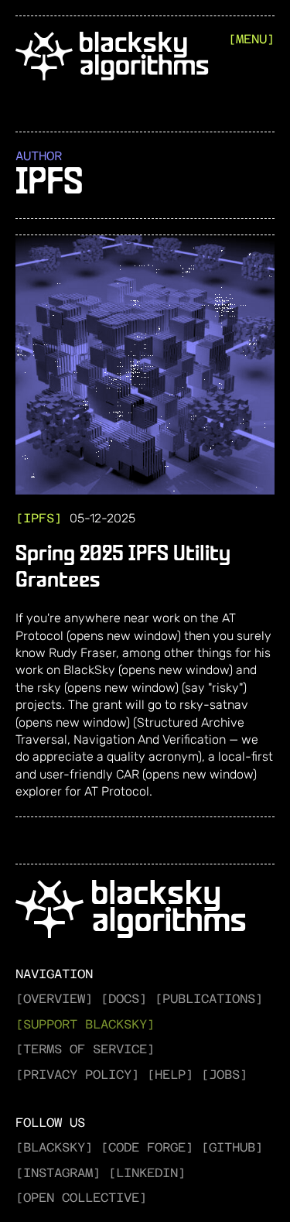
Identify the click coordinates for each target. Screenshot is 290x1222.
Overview (54, 998)
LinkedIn (147, 1173)
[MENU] (251, 39)
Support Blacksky (85, 1024)
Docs (123, 998)
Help (170, 1074)
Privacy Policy (77, 1074)
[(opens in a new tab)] (145, 365)
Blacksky (54, 1147)
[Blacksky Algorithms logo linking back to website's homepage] (112, 58)
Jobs (224, 1074)
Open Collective (81, 1197)
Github (232, 1147)
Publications (208, 998)
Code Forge (147, 1147)
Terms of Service (85, 1049)
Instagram (58, 1173)
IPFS (38, 518)
